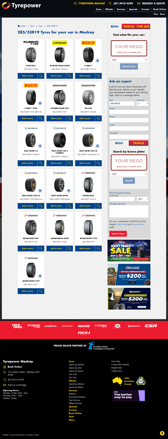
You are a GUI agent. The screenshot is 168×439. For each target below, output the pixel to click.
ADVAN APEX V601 (31, 238)
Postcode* (113, 133)
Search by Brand (76, 371)
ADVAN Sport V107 (31, 281)
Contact (145, 9)
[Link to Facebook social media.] (162, 433)
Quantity (140, 100)
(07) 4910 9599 (123, 3)
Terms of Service (137, 224)
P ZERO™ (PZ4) (31, 108)
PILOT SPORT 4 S (31, 151)
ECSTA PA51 (31, 66)
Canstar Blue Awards (120, 364)
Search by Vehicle (76, 364)
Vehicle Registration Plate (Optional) (119, 194)
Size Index (115, 361)
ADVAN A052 (88, 196)
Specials (133, 9)
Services (121, 9)
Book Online (159, 9)
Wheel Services (75, 403)
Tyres (98, 9)
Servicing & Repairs (77, 397)
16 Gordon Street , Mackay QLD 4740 (23, 373)
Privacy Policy (121, 224)
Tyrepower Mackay (91, 3)
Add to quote (27, 76)
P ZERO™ (88, 66)
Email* (112, 125)
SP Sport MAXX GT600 (60, 66)
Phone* (112, 116)
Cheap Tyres (116, 371)
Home (22, 26)
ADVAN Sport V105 (88, 238)
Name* (112, 108)
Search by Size (75, 368)
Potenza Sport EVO (60, 108)
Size (111, 100)
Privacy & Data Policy (17, 435)
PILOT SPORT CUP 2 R (88, 151)
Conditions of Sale (32, 435)
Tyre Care (73, 374)
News (162, 14)
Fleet (156, 14)
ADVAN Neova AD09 (60, 238)
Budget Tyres (116, 367)
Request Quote (118, 234)
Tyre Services (74, 400)
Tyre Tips (72, 377)
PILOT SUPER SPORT (59, 196)
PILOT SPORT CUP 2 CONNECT (60, 152)
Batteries (72, 393)
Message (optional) (117, 204)
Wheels (109, 9)
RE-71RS (88, 108)
